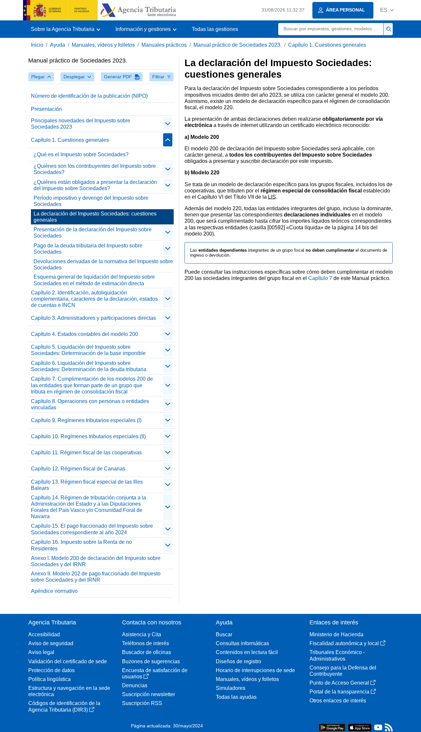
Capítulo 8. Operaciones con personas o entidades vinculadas (90, 404)
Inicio (37, 45)
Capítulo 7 (320, 278)
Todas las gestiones (215, 29)
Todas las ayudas (236, 697)
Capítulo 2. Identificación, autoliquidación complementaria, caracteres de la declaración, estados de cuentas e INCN (94, 299)
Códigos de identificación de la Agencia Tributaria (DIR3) (64, 706)
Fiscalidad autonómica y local (344, 643)
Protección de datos (51, 670)
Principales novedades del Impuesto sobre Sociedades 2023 (80, 124)
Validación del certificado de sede (67, 661)
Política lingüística (49, 679)
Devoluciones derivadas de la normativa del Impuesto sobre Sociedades (103, 264)
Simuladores (230, 688)
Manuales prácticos (164, 45)
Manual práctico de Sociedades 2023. (237, 45)
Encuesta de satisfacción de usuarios (154, 673)
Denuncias (134, 685)
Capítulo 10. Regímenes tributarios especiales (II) (88, 436)
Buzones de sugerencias (151, 661)
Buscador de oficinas (146, 652)
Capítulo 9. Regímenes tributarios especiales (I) (86, 420)
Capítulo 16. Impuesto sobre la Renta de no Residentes (81, 545)
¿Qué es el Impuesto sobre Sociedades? (81, 154)
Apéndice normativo (54, 591)
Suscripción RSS (142, 703)
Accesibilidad (44, 634)
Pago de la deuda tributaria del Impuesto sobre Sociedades (88, 249)
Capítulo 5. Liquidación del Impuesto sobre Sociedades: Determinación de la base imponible (88, 350)
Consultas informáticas (242, 643)
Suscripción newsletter (148, 694)
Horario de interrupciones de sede (255, 670)
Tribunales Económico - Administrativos (337, 655)
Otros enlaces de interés (338, 700)
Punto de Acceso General (339, 683)
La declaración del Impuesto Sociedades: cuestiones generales (95, 217)
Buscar (224, 634)
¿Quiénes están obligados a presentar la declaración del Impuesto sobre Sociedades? (95, 185)
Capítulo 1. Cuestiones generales (327, 45)
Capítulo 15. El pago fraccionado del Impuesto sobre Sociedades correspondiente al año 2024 (92, 529)
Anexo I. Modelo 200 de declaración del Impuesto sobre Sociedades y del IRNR (96, 561)
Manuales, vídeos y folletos (103, 45)
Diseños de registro (238, 661)
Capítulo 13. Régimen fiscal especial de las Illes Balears (87, 485)
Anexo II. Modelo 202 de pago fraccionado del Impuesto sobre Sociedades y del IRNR (96, 577)
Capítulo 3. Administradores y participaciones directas (93, 318)
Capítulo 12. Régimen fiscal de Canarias (78, 468)
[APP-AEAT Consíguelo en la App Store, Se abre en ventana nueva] (360, 727)
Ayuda (57, 45)
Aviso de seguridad (50, 643)
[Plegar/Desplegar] (167, 123)
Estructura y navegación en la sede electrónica (69, 691)
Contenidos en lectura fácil (247, 652)
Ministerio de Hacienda (336, 634)
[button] (387, 10)
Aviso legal (41, 652)
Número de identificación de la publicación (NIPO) (89, 96)
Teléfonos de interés (145, 643)
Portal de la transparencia (339, 691)
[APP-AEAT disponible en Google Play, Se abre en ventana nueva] (332, 727)
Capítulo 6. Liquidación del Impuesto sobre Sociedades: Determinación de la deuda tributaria (88, 366)
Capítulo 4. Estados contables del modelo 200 (84, 334)
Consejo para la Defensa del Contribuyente (343, 671)
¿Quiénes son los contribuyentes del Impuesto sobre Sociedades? (95, 169)
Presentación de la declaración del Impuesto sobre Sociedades (93, 233)
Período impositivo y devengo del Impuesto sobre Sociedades (91, 201)
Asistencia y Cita (141, 634)
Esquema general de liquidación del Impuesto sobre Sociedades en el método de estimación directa (94, 280)
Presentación (46, 109)
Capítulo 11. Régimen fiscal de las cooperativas (86, 452)
